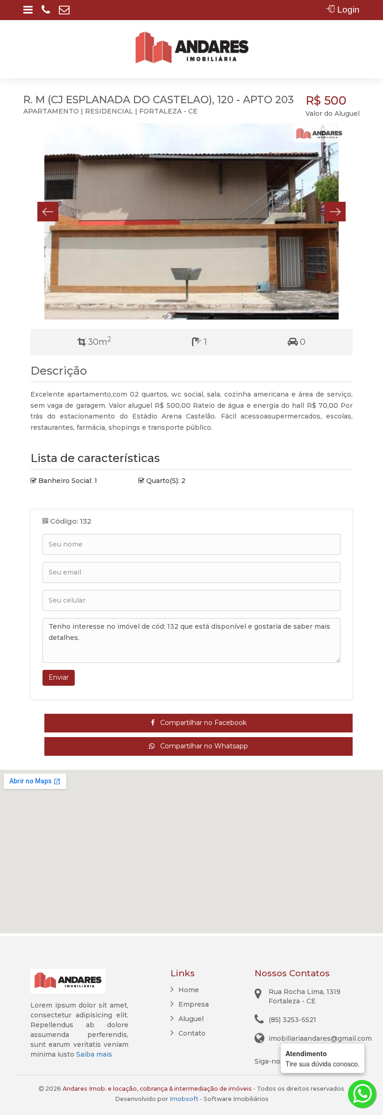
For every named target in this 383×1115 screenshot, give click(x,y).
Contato (192, 1033)
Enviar (59, 677)
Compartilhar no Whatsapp (201, 746)
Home (188, 990)
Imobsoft (184, 1098)
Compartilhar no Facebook (201, 722)
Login (347, 9)
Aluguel (191, 1019)
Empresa (193, 1004)
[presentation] (47, 211)
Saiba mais (94, 1054)
